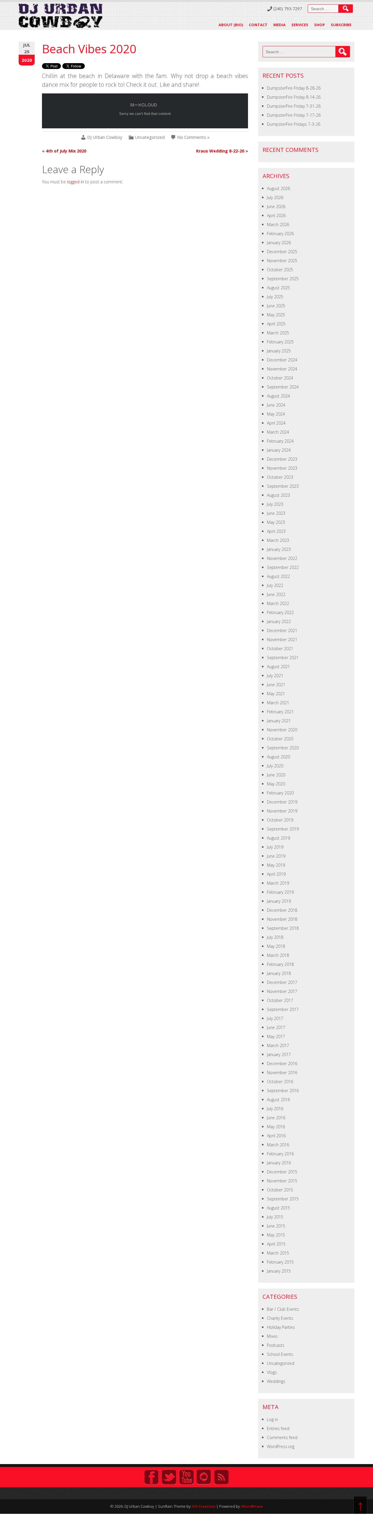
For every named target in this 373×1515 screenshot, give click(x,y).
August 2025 (278, 287)
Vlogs (272, 1372)
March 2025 (278, 333)
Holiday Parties (281, 1327)
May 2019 (276, 865)
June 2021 (276, 684)
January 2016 (279, 1162)
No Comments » (193, 137)
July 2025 (275, 296)
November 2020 (282, 729)
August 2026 (278, 188)
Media (279, 24)
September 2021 (283, 657)
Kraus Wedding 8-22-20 (220, 151)
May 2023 (276, 522)
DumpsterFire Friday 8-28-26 (294, 88)
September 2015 (283, 1199)
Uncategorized (150, 137)
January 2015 (279, 1271)
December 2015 (282, 1172)
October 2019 (280, 820)
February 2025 (280, 342)
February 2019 (280, 892)
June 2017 (276, 1027)
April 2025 (276, 324)
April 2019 (276, 874)
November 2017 (282, 991)
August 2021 (278, 666)
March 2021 (278, 702)
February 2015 (280, 1262)
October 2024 (280, 378)
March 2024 (278, 432)
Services (299, 24)
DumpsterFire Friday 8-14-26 (294, 97)
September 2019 (283, 829)
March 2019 (278, 883)
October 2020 (280, 738)
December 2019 (282, 802)
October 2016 (280, 1081)
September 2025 (283, 278)
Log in (272, 1419)
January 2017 (279, 1054)
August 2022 (278, 576)
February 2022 (280, 612)
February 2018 (280, 964)
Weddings (276, 1381)
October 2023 (280, 477)
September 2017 (283, 1009)
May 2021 (276, 693)
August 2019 (278, 838)
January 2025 (279, 351)
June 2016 (276, 1117)
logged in (75, 182)
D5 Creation (203, 1506)
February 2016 (280, 1153)
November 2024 (282, 369)
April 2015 (276, 1244)
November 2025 (282, 260)
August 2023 (278, 495)
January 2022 (279, 621)
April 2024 (276, 423)
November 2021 (282, 639)
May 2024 (276, 414)
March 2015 (278, 1253)
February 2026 (280, 233)
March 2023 (278, 540)
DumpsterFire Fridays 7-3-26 (293, 124)
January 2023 (279, 549)
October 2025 (280, 269)
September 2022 (283, 567)
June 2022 (276, 594)
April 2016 (276, 1135)
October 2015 (280, 1190)
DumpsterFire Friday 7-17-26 (294, 115)
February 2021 (280, 711)
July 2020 (275, 766)
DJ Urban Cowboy (104, 137)
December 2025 (282, 251)
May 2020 (276, 784)
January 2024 (279, 450)
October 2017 (280, 1000)
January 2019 (279, 901)
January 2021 (279, 720)
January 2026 (279, 242)
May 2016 (276, 1126)
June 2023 (276, 513)
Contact (258, 24)
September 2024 (283, 387)
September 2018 (283, 928)
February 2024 (280, 441)
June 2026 (276, 206)
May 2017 (276, 1036)
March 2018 (278, 955)
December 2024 (282, 360)
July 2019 (275, 847)
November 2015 (282, 1181)
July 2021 (275, 675)
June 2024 (276, 405)
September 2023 (283, 486)
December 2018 (282, 910)
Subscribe (341, 24)
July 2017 (275, 1018)
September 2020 (283, 748)
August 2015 (278, 1208)
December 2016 (282, 1063)
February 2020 (280, 793)
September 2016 (283, 1090)
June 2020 (276, 775)
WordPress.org (280, 1446)
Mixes (272, 1336)
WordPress (252, 1506)
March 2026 (278, 224)
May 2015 (276, 1235)
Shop (319, 24)
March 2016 (278, 1144)
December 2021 (282, 630)
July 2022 (275, 585)
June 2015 (276, 1226)
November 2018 (282, 919)
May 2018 (276, 946)
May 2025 (276, 314)
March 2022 (278, 603)
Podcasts (275, 1345)
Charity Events (280, 1318)
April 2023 (276, 531)
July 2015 (275, 1217)
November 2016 (282, 1072)
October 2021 (280, 648)
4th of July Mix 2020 (66, 151)
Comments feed (282, 1437)
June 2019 (276, 856)
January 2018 (279, 973)
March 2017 (278, 1045)
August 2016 (278, 1099)
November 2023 (282, 468)
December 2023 (282, 459)
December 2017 (282, 982)
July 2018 (275, 937)
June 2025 (276, 305)
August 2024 (278, 396)
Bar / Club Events (283, 1309)
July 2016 (275, 1108)
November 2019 (282, 811)
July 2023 (275, 504)
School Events (280, 1354)
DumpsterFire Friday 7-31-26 (294, 106)
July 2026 (275, 197)
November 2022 (282, 558)
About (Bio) (231, 24)
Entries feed (278, 1428)
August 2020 (278, 757)
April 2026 (276, 215)
